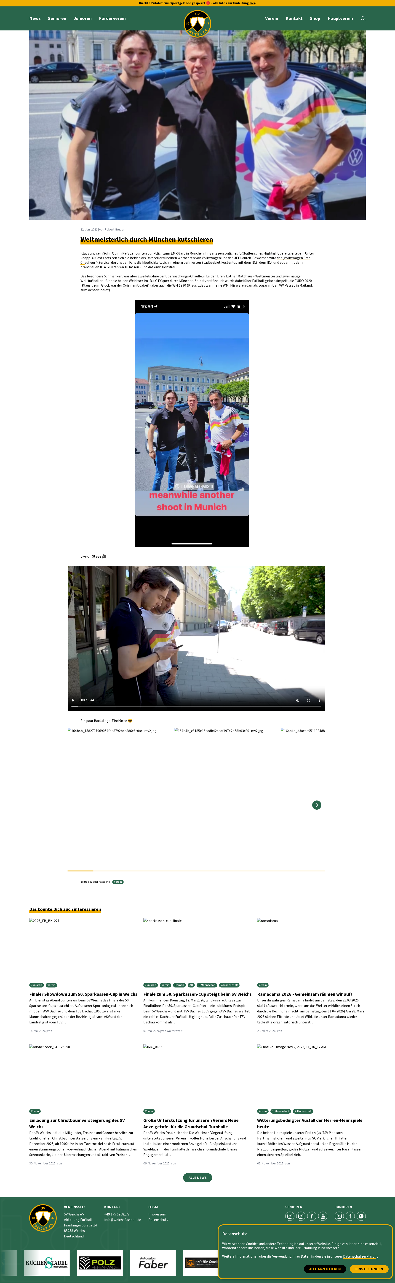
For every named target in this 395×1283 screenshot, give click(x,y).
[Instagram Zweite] (300, 1216)
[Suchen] (363, 18)
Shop (315, 18)
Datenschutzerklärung (361, 1256)
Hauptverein (340, 18)
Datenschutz (158, 1219)
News (35, 18)
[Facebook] (311, 1216)
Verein (271, 18)
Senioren (57, 18)
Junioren (83, 18)
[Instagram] (339, 1216)
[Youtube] (322, 1216)
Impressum (157, 1214)
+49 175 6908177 (117, 1214)
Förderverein (112, 18)
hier (252, 3)
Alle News (198, 1177)
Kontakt (294, 18)
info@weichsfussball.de (122, 1219)
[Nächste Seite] (316, 805)
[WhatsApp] (361, 1216)
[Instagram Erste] (289, 1216)
